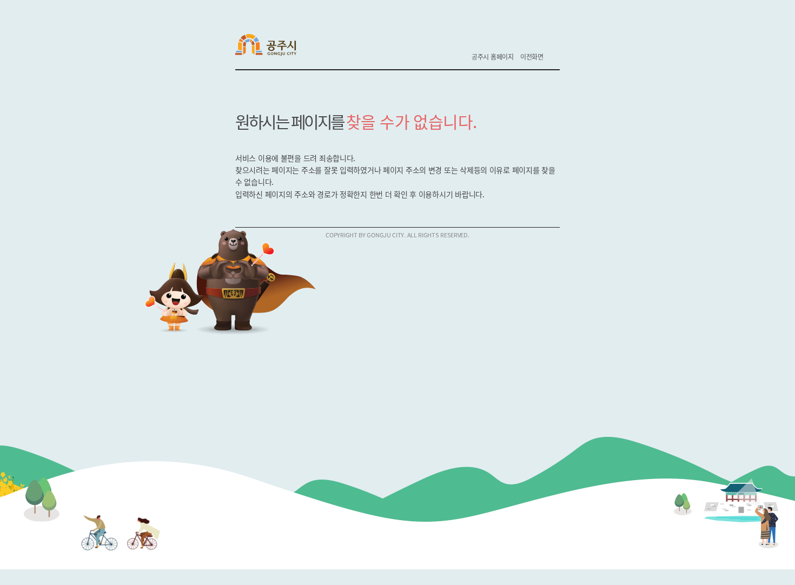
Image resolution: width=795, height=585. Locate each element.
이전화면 (532, 56)
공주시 (272, 46)
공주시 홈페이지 (493, 56)
